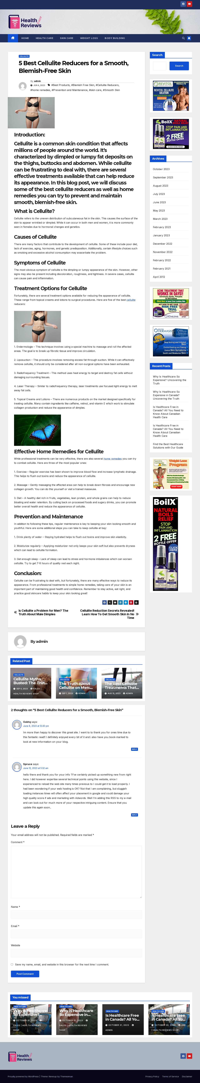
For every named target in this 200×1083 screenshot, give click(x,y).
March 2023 (160, 218)
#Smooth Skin (111, 90)
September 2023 (163, 177)
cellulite (131, 299)
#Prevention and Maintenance (70, 90)
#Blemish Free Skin (82, 85)
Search (157, 55)
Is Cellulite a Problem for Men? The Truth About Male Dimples (43, 612)
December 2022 (162, 243)
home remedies (113, 458)
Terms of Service (170, 1076)
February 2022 (162, 260)
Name (15, 906)
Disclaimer (187, 1076)
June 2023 (159, 202)
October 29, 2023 (165, 1025)
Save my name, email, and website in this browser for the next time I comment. (62, 964)
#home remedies (40, 90)
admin (37, 81)
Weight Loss (89, 38)
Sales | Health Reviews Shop (27, 1027)
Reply (134, 749)
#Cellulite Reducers (107, 85)
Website (15, 945)
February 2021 (162, 268)
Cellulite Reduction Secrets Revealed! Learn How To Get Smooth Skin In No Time (107, 614)
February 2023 (162, 227)
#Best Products (60, 85)
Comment (18, 842)
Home (25, 38)
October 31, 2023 (27, 1020)
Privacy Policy (152, 1076)
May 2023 (159, 210)
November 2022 (163, 252)
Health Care (44, 38)
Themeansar (66, 1076)
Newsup (53, 1076)
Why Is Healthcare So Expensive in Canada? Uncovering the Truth (166, 395)
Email (15, 926)
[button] (183, 38)
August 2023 (160, 185)
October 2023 (161, 169)
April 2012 (159, 276)
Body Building (115, 38)
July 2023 (159, 194)
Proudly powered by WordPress (23, 1076)
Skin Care (66, 38)
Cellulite (24, 56)
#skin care (95, 90)
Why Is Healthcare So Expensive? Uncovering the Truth (169, 380)
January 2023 (161, 235)
